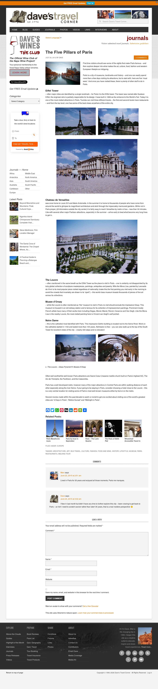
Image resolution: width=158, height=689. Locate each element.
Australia (13, 185)
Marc (62, 472)
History (115, 451)
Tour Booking (32, 651)
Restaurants (51, 454)
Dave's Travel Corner (44, 17)
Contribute (52, 634)
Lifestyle (124, 451)
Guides (9, 638)
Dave (62, 496)
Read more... (146, 647)
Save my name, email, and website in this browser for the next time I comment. (77, 592)
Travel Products (33, 659)
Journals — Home (19, 169)
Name (48, 559)
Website (48, 579)
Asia (11, 181)
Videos (9, 659)
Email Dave (73, 651)
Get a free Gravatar (90, 606)
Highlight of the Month (15, 642)
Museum (132, 451)
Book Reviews (33, 634)
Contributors (73, 647)
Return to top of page (14, 672)
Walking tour (64, 454)
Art (68, 451)
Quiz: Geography (34, 642)
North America (31, 177)
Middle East (30, 173)
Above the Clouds (13, 634)
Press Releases (12, 655)
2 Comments (141, 57)
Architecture (59, 451)
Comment (50, 530)
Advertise (72, 638)
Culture (85, 451)
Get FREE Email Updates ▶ (24, 88)
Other (27, 188)
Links (50, 642)
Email (48, 569)
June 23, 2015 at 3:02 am (70, 499)
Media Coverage (75, 655)
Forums (51, 638)
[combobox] (25, 131)
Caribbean (14, 188)
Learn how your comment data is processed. (96, 612)
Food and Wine (104, 451)
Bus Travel (76, 451)
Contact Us (72, 642)
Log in (149, 672)
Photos (50, 647)
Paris (139, 451)
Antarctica (14, 177)
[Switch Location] (34, 135)
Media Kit (72, 659)
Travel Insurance (33, 655)
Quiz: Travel (32, 647)
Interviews (10, 647)
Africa (12, 173)
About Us (72, 634)
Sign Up (90, 3)
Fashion (93, 451)
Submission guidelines (139, 43)
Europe (60, 446)
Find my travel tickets (25, 144)
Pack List (30, 638)
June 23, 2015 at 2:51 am (70, 475)
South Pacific (30, 185)
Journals (9, 651)
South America (31, 181)
